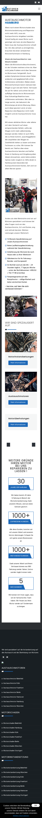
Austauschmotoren (18, 396)
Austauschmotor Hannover (13, 697)
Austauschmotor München (13, 706)
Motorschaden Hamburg (12, 727)
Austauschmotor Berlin (12, 692)
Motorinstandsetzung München (15, 772)
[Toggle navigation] (39, 9)
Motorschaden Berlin (11, 741)
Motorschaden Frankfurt (12, 737)
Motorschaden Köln (10, 732)
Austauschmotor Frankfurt (13, 687)
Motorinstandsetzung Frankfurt (15, 781)
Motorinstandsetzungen (21, 356)
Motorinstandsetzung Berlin (14, 786)
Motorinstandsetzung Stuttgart (15, 795)
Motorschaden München (12, 746)
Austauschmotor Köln (11, 683)
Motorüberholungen (18, 418)
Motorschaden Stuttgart (12, 750)
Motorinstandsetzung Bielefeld (15, 767)
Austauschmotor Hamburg (13, 701)
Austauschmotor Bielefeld (13, 678)
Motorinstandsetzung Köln (13, 777)
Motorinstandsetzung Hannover (15, 790)
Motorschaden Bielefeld (12, 723)
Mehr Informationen (18, 363)
